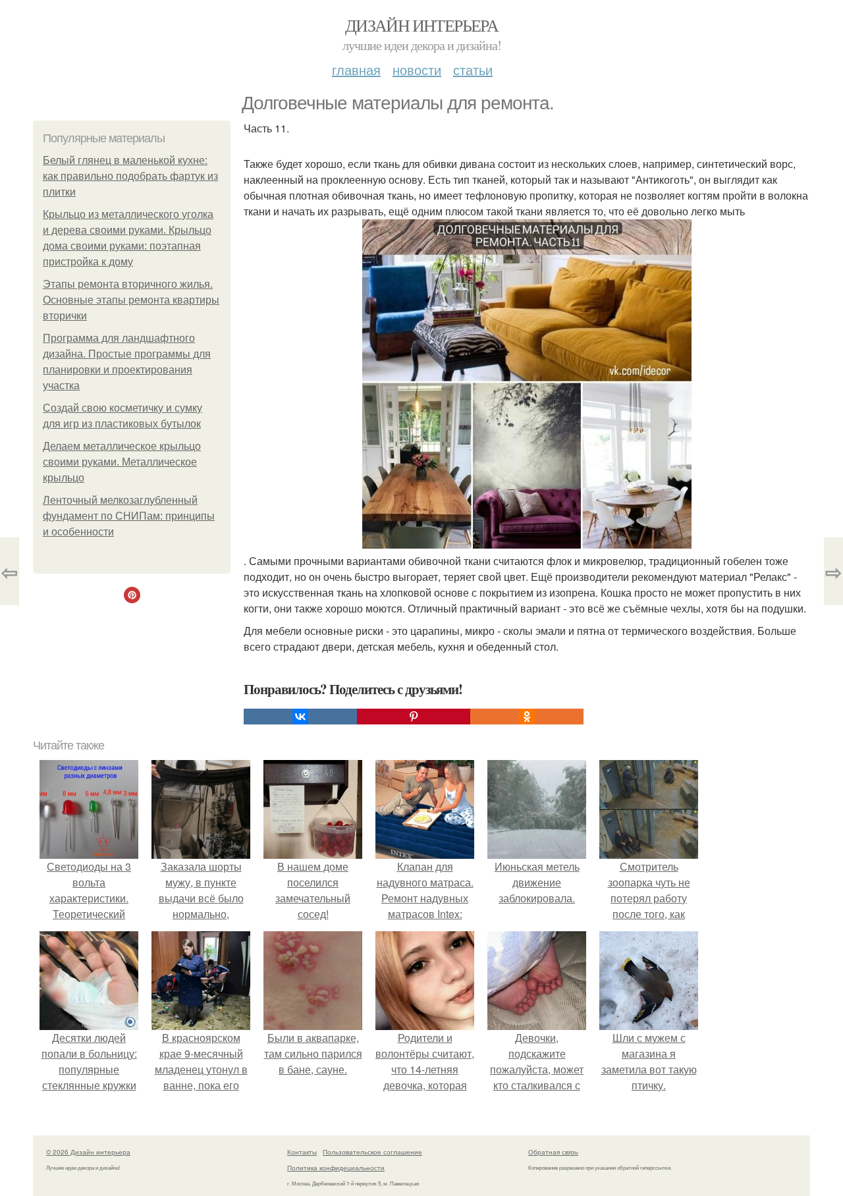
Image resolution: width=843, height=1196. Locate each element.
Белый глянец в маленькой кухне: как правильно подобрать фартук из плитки (130, 176)
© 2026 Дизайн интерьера (88, 1151)
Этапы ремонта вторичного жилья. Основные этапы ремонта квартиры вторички (131, 300)
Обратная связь (553, 1151)
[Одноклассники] (527, 716)
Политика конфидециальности (336, 1167)
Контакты (302, 1151)
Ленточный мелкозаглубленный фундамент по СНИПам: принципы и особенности (129, 516)
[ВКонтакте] (300, 716)
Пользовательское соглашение (372, 1151)
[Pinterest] (413, 716)
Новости (417, 69)
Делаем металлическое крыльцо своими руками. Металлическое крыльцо (122, 462)
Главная (356, 69)
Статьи (473, 69)
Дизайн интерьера (421, 25)
